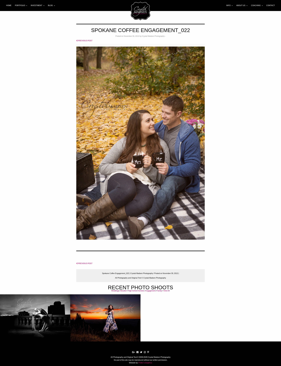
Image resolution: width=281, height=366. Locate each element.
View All (166, 291)
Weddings (115, 291)
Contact (270, 5)
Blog (50, 5)
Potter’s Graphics (145, 363)
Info (228, 5)
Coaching (256, 5)
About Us (240, 5)
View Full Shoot (35, 314)
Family (159, 291)
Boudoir (124, 291)
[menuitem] (8, 5)
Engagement (150, 291)
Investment (36, 5)
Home (8, 5)
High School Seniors (136, 291)
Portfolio (20, 5)
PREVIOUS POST (84, 41)
